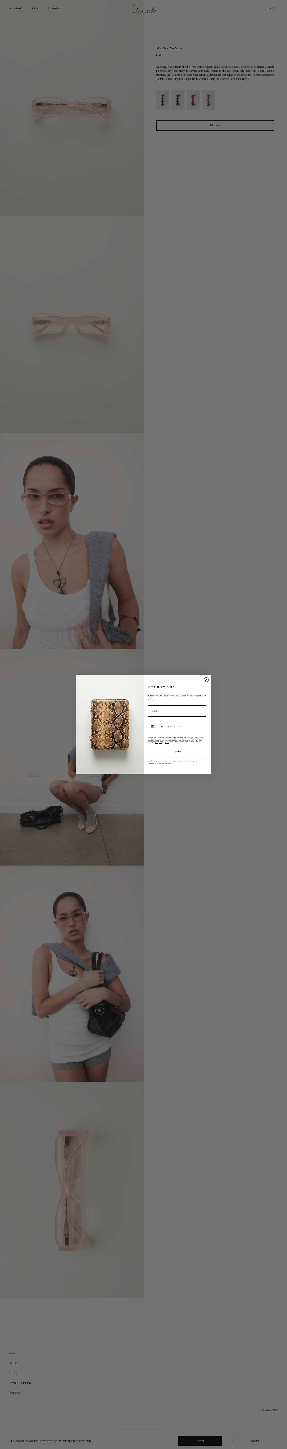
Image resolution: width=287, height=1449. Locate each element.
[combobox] (156, 726)
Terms (167, 742)
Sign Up (177, 751)
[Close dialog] (206, 679)
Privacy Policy (159, 742)
